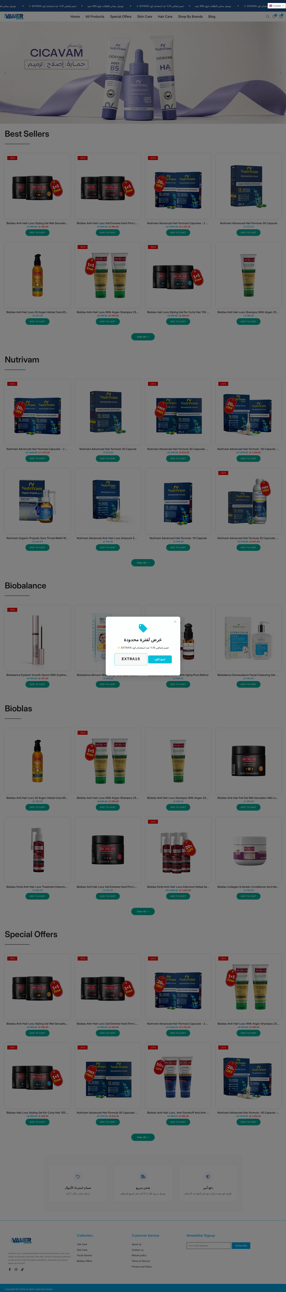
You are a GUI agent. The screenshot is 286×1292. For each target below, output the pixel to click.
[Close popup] (175, 621)
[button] (277, 5)
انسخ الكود (160, 659)
